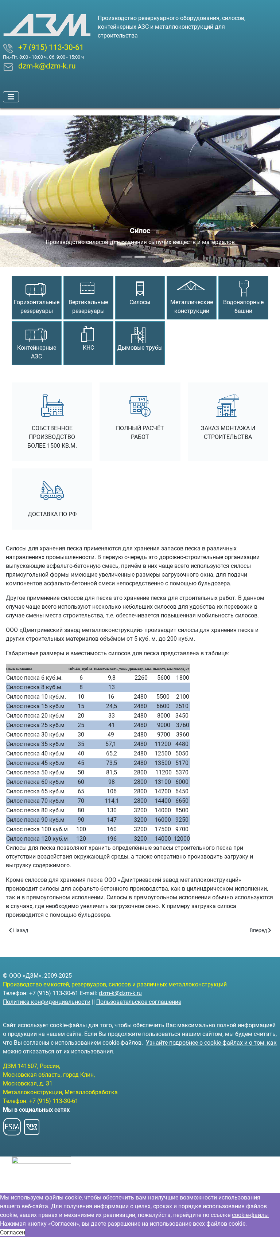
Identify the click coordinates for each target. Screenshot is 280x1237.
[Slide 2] (140, 257)
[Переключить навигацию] (11, 96)
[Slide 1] (126, 257)
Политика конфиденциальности (46, 1001)
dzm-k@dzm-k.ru (120, 993)
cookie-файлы (250, 1215)
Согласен (12, 1232)
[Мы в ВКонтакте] (32, 1124)
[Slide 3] (153, 257)
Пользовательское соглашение (138, 1001)
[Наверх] (267, 1223)
